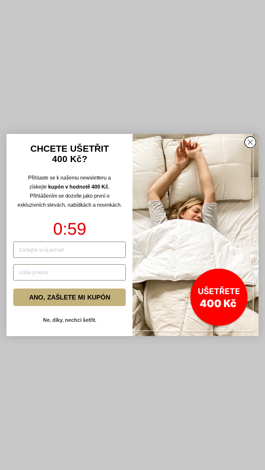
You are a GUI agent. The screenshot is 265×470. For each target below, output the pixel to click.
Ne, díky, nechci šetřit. (69, 320)
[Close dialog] (250, 142)
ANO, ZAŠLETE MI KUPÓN (69, 297)
